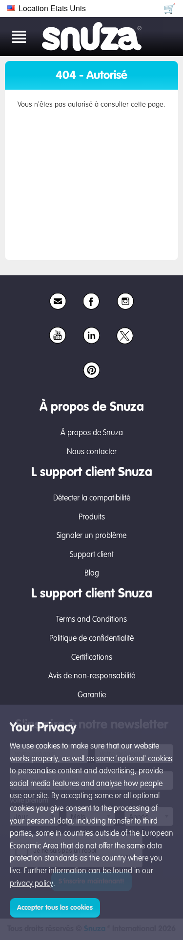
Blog (91, 573)
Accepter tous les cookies (55, 907)
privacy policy (31, 884)
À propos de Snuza (92, 433)
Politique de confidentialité (91, 639)
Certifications (91, 658)
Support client (92, 555)
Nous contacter (92, 452)
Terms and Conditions (91, 620)
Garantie (92, 695)
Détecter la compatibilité (91, 498)
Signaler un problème (91, 536)
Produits (92, 517)
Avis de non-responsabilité (91, 676)
